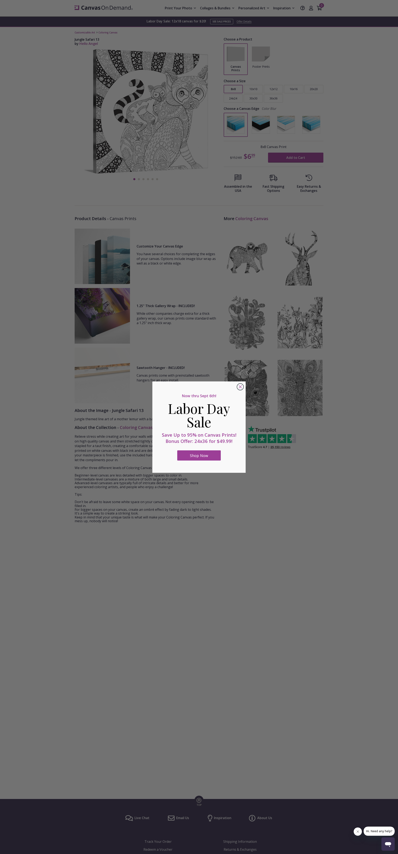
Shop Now (199, 455)
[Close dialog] (240, 387)
